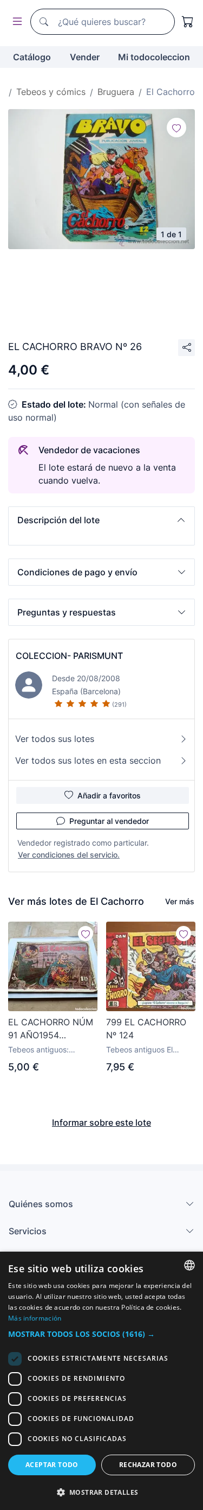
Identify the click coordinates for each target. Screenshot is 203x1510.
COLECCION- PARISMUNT (69, 655)
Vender (85, 57)
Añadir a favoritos (109, 795)
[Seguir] (176, 127)
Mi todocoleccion (154, 57)
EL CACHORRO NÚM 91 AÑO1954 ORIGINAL (50, 1029)
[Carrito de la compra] (187, 22)
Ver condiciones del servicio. (69, 854)
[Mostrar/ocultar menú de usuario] (15, 22)
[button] (101, 519)
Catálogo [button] (32, 57)
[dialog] (101, 1381)
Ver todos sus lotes (54, 738)
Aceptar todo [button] (51, 1464)
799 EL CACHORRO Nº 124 (146, 1028)
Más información (35, 1318)
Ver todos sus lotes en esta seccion (88, 760)
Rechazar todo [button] (148, 1464)
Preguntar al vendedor (109, 821)
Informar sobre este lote (101, 1122)
